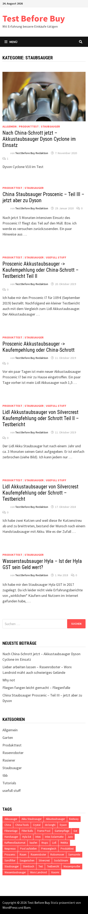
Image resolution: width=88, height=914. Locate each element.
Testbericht (53, 866)
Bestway (74, 819)
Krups (45, 842)
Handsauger (11, 836)
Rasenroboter (13, 752)
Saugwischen (27, 860)
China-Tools (22, 825)
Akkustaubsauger (55, 819)
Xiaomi (55, 872)
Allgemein (9, 126)
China (8, 825)
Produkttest (29, 126)
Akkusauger (11, 819)
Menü (13, 42)
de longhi (50, 825)
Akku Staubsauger (31, 819)
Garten (7, 737)
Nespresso (10, 848)
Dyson (63, 825)
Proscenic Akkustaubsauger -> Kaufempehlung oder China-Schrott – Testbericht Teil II (40, 270)
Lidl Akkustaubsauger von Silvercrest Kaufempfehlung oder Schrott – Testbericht (40, 493)
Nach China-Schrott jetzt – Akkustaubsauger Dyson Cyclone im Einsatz (39, 139)
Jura (70, 836)
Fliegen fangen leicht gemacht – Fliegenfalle (36, 687)
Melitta (64, 842)
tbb (5, 775)
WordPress (10, 907)
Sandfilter (10, 860)
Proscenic (10, 854)
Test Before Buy (33, 18)
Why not (8, 680)
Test (40, 866)
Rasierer (8, 760)
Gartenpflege (62, 831)
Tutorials (9, 783)
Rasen (23, 854)
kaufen (33, 842)
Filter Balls (27, 831)
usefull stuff (56, 257)
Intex (38, 836)
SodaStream (61, 860)
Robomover (57, 854)
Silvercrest (44, 860)
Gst (75, 831)
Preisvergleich (48, 848)
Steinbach (28, 866)
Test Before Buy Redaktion (31, 153)
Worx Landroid (38, 872)
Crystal (37, 825)
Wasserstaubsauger (15, 872)
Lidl (54, 842)
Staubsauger (50, 126)
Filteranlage (11, 831)
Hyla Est (26, 836)
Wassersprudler (71, 866)
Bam (27, 907)
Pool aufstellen (28, 848)
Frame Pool (43, 831)
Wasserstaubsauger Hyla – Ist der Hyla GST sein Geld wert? (42, 564)
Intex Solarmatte (54, 836)
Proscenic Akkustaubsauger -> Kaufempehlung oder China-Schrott (38, 347)
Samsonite (74, 854)
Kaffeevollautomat (15, 842)
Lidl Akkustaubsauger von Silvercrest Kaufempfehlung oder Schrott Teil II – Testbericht (40, 418)
